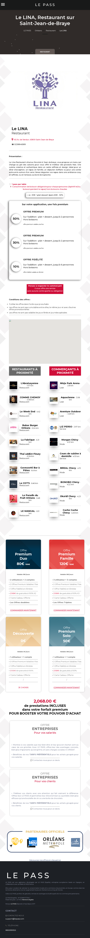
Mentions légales (28, 899)
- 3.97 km (70, 427)
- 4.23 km (70, 498)
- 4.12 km (69, 441)
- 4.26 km (69, 512)
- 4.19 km (70, 470)
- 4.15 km (70, 456)
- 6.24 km (29, 427)
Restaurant (51, 31)
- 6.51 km (29, 513)
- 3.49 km (70, 413)
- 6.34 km (29, 456)
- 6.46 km (28, 484)
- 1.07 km (29, 385)
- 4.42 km (29, 413)
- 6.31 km (29, 441)
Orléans (38, 31)
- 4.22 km (70, 484)
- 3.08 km (29, 399)
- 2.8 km (70, 385)
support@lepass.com (14, 919)
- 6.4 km (29, 470)
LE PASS (27, 31)
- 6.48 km (29, 498)
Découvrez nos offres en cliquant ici (45, 860)
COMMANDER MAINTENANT (23, 610)
